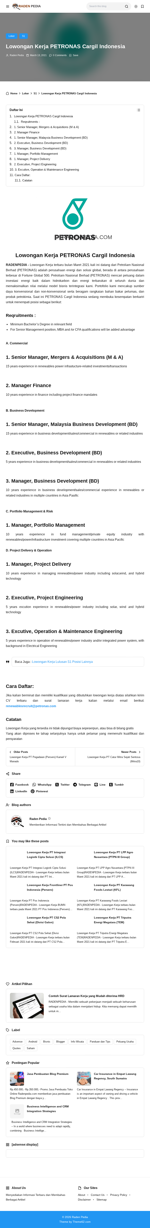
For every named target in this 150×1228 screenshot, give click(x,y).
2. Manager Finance (26, 132)
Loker (12, 36)
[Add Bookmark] (73, 55)
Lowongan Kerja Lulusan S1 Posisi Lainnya (62, 661)
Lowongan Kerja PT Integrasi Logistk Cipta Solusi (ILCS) (46, 855)
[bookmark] (142, 6)
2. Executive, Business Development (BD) (41, 143)
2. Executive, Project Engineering (35, 164)
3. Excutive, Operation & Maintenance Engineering (47, 169)
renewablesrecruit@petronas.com (31, 706)
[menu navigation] (7, 6)
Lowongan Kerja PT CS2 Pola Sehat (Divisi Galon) (46, 920)
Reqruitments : (30, 121)
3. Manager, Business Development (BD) (40, 148)
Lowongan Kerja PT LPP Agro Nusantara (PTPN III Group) (113, 855)
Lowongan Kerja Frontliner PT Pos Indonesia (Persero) (50, 887)
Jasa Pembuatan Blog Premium (47, 1073)
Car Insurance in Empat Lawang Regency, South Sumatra (115, 1076)
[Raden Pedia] (26, 6)
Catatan (27, 180)
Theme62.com (82, 1221)
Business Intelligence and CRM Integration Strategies (48, 1109)
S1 (23, 36)
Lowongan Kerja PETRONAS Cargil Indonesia (43, 116)
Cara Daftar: (22, 175)
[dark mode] (136, 6)
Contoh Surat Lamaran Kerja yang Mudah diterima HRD (86, 996)
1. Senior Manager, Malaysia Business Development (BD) (51, 137)
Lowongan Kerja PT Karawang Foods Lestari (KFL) (114, 887)
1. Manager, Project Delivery (32, 159)
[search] (126, 6)
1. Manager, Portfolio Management (36, 153)
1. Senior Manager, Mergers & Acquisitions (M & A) (46, 127)
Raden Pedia (17, 55)
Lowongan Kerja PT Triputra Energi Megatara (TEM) (112, 920)
